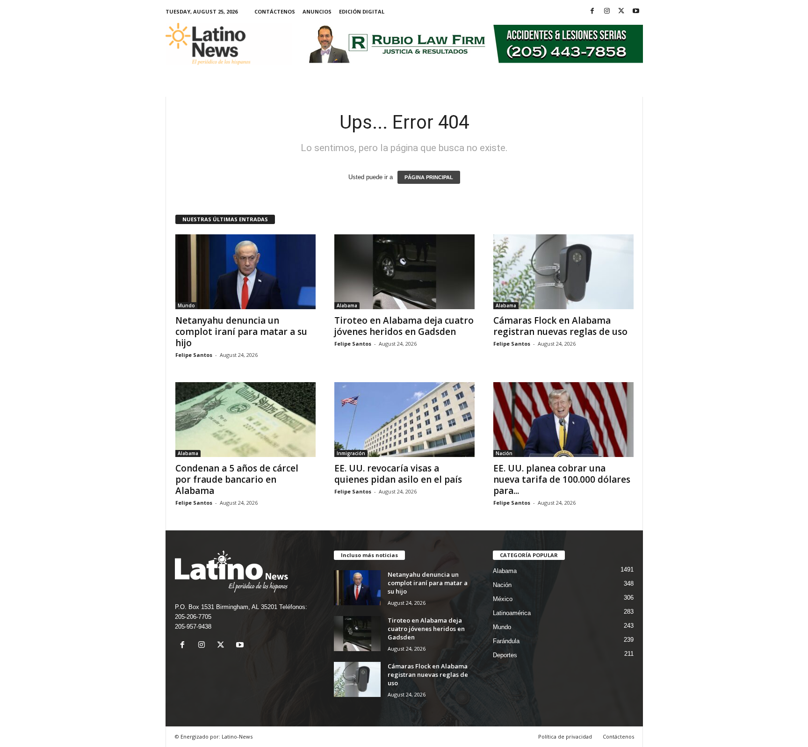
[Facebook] (592, 11)
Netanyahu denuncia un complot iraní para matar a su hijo (241, 331)
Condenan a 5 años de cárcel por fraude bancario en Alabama (236, 479)
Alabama (347, 305)
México (502, 598)
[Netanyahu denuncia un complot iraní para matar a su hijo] (245, 271)
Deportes (505, 655)
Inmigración (351, 453)
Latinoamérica (512, 612)
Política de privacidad (565, 736)
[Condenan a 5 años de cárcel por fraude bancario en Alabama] (245, 419)
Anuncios (317, 11)
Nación (504, 453)
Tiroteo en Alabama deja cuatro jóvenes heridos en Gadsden (404, 326)
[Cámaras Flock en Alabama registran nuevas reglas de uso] (563, 271)
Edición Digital (361, 11)
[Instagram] (607, 11)
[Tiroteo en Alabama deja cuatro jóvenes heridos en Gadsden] (404, 271)
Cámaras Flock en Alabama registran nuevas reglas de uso (560, 326)
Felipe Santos (193, 354)
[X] (621, 11)
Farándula (506, 641)
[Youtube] (636, 11)
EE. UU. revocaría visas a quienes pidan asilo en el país (398, 474)
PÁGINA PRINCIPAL (428, 177)
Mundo (186, 305)
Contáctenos (274, 11)
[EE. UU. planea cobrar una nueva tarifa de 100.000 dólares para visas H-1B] (563, 419)
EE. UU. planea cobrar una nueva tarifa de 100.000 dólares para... (561, 479)
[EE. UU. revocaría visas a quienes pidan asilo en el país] (404, 419)
